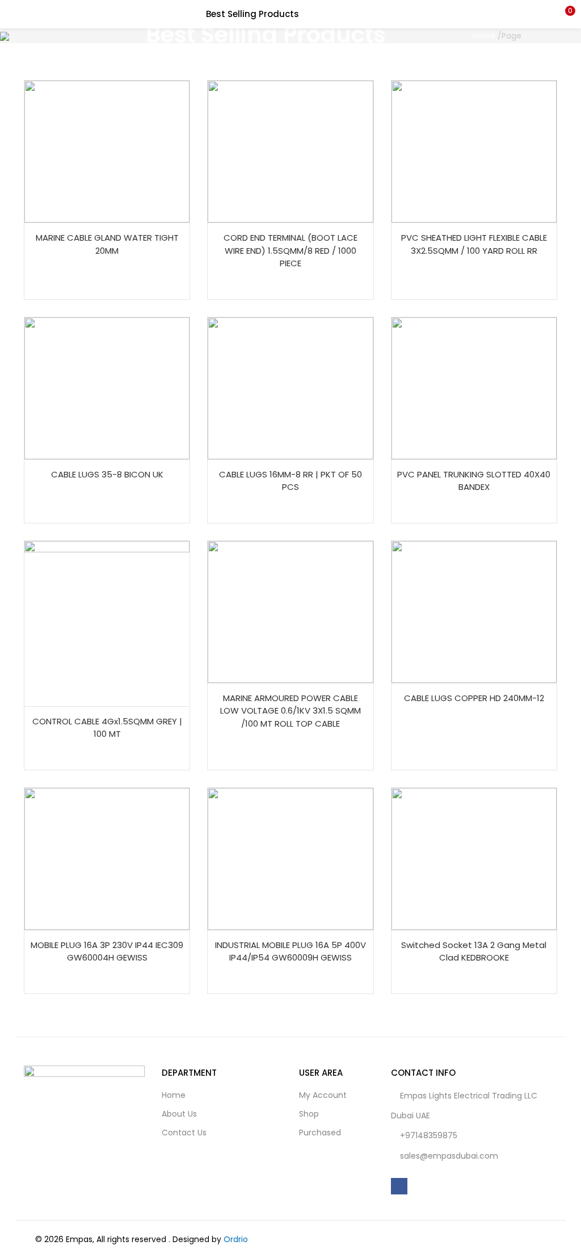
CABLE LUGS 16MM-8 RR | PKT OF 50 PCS (290, 480)
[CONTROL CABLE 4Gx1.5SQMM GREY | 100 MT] (107, 622)
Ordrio (236, 1239)
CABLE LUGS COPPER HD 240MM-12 (474, 698)
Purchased (320, 1132)
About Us (179, 1113)
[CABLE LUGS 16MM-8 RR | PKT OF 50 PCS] (290, 387)
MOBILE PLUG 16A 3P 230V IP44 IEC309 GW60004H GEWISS (107, 951)
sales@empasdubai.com (449, 1155)
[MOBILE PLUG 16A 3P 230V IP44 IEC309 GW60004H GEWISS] (107, 858)
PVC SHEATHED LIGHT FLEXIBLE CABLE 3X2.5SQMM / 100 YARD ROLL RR (474, 244)
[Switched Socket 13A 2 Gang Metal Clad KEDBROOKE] (474, 858)
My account (323, 1095)
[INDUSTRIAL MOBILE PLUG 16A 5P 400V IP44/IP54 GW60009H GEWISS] (290, 858)
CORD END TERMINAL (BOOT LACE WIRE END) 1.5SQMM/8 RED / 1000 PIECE (290, 250)
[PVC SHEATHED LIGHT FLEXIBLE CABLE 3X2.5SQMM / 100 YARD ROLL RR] (474, 151)
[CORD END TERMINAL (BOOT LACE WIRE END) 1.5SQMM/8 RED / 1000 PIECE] (290, 151)
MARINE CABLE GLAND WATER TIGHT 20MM (107, 244)
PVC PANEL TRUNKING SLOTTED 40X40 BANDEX (473, 480)
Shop (309, 1113)
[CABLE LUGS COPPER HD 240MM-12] (474, 611)
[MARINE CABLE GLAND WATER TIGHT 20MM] (107, 151)
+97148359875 (428, 1135)
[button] (563, 14)
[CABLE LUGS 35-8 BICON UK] (107, 387)
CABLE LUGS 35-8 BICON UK (107, 474)
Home (483, 35)
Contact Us (184, 1132)
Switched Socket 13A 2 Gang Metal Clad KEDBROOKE (473, 951)
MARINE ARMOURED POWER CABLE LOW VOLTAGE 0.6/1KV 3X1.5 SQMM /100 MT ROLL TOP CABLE (290, 710)
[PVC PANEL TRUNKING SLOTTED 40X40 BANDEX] (474, 387)
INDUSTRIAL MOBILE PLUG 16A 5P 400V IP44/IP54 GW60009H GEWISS (290, 951)
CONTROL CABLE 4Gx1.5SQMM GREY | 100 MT (107, 727)
